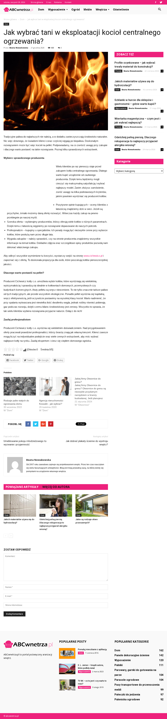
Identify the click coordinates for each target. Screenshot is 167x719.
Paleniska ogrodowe (127, 699)
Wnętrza (101, 9)
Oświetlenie (121, 9)
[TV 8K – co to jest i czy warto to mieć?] (67, 684)
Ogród (75, 9)
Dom (41, 9)
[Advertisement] (28, 186)
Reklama (58, 2)
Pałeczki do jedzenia (127, 694)
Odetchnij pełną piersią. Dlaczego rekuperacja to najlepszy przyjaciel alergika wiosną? (136, 141)
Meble (88, 9)
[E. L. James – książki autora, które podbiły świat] (67, 669)
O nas (48, 2)
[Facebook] (155, 2)
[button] (159, 9)
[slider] (13, 349)
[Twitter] (161, 2)
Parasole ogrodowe (126, 679)
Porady (118, 71)
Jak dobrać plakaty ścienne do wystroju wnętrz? (87, 443)
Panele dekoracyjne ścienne (131, 655)
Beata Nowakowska (18, 47)
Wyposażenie (56, 9)
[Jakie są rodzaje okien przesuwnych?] (92, 505)
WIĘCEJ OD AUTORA (56, 487)
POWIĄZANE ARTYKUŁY (22, 487)
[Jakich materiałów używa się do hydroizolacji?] (20, 505)
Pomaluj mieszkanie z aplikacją (92, 649)
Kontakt (68, 2)
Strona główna (37, 2)
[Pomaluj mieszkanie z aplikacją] (67, 653)
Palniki (118, 665)
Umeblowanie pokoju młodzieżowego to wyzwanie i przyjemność (25, 443)
